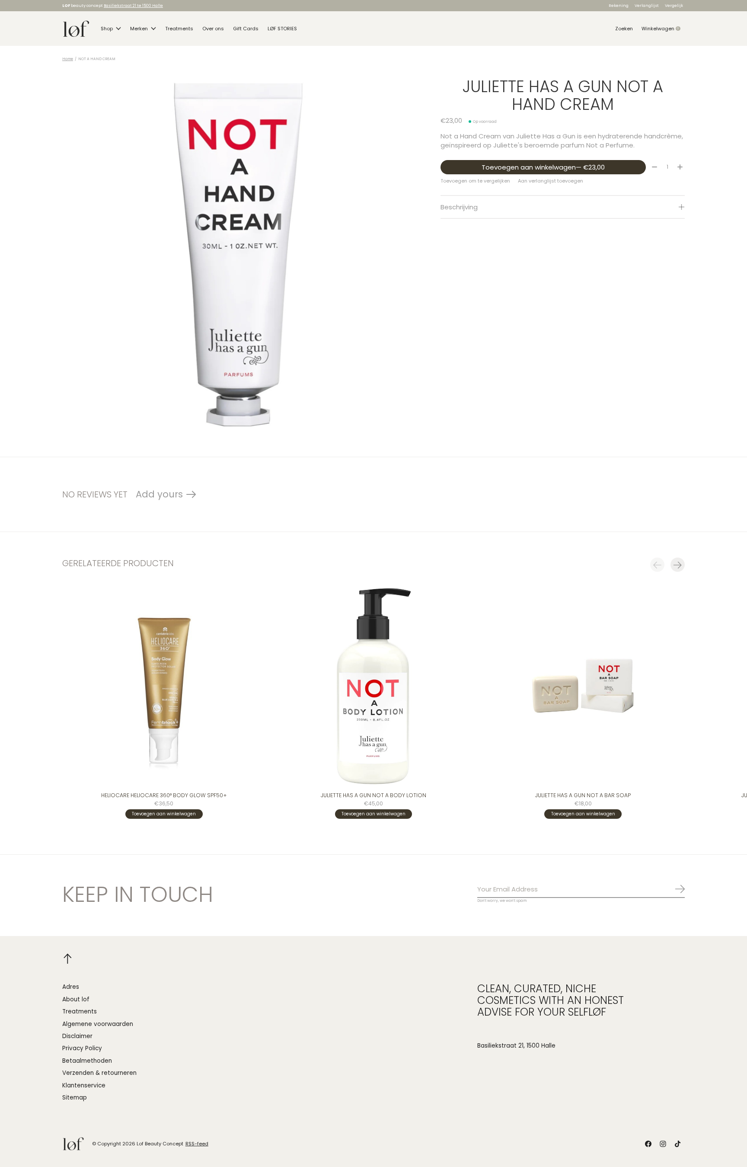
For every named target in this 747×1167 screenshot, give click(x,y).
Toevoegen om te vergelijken (475, 180)
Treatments (179, 28)
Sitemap (74, 1097)
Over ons (213, 28)
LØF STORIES (282, 28)
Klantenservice (83, 1085)
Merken (139, 28)
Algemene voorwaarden (97, 1024)
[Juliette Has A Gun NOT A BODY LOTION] (374, 686)
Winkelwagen (663, 28)
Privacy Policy (82, 1048)
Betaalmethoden (87, 1061)
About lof (75, 999)
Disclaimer (77, 1036)
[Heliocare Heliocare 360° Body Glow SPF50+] (164, 686)
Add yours (159, 494)
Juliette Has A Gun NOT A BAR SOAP (583, 795)
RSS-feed (196, 1143)
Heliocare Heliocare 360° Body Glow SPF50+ (164, 795)
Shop (107, 28)
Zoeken (624, 28)
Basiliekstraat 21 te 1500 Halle (133, 5)
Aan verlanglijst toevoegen (550, 180)
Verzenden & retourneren (99, 1073)
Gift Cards (246, 28)
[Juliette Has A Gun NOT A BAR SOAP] (583, 686)
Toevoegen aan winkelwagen (543, 167)
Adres (70, 987)
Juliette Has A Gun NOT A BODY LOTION (373, 795)
